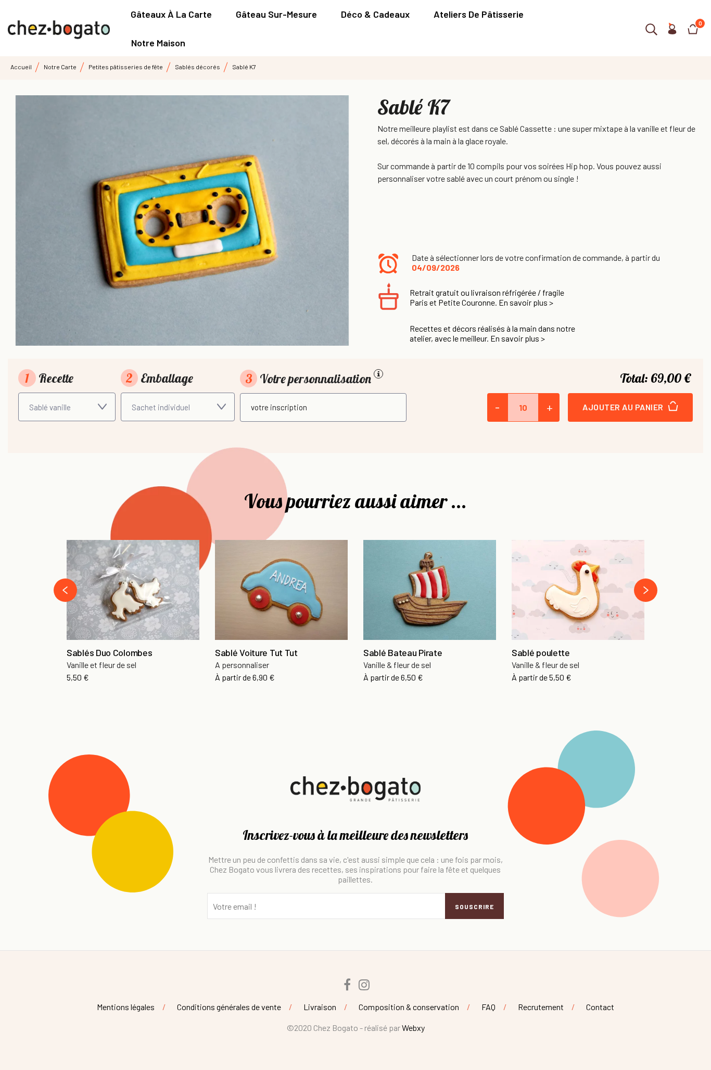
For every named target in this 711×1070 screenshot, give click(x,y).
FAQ (488, 1007)
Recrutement (541, 1007)
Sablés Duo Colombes (109, 653)
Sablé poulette (541, 653)
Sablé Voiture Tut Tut (256, 653)
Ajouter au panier (623, 407)
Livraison (319, 1007)
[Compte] (672, 31)
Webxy (413, 1028)
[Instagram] (364, 984)
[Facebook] (347, 984)
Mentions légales (126, 1007)
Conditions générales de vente (229, 1007)
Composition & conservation (409, 1007)
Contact (600, 1007)
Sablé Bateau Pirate (402, 653)
